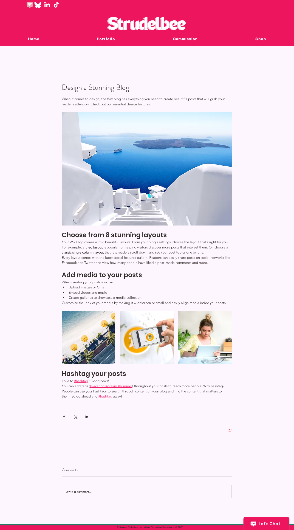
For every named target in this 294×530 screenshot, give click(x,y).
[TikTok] (56, 5)
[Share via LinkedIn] (86, 416)
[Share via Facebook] (64, 416)
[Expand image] (88, 337)
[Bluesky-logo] (37, 5)
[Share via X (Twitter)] (75, 416)
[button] (185, 38)
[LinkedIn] (47, 5)
